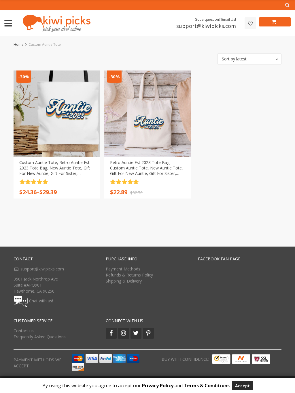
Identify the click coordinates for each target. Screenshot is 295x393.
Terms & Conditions (207, 385)
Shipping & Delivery (124, 281)
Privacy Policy (157, 385)
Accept (242, 385)
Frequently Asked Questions (40, 336)
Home (19, 44)
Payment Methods (123, 269)
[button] (249, 59)
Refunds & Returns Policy (129, 275)
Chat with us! (41, 301)
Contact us (24, 330)
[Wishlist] (250, 23)
